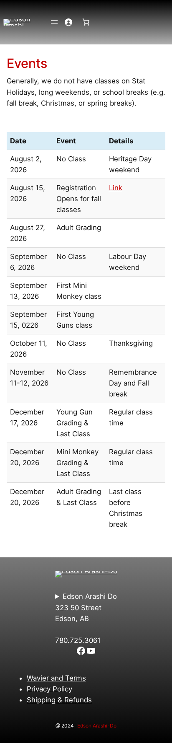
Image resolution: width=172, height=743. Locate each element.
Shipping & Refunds (59, 700)
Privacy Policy (49, 689)
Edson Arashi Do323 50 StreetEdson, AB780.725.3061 (86, 618)
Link (115, 188)
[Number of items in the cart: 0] (85, 22)
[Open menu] (54, 22)
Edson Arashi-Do (96, 725)
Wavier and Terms (56, 678)
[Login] (68, 22)
